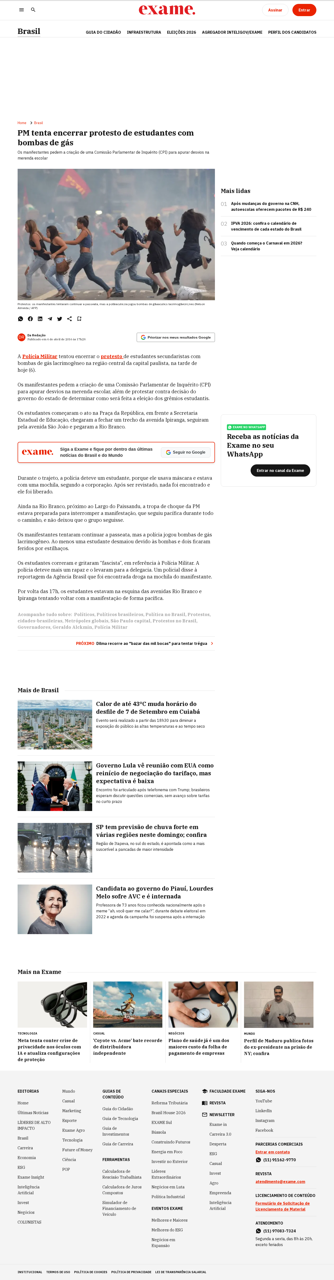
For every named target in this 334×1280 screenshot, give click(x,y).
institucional (30, 1272)
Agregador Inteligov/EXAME (232, 32)
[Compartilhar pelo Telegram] (50, 319)
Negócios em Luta (168, 1186)
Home (22, 123)
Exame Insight (31, 1177)
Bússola (159, 1132)
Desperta (218, 1143)
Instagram (265, 1120)
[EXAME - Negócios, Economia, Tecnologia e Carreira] (167, 10)
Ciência (69, 1159)
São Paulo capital (130, 621)
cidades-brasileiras (40, 621)
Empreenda (220, 1192)
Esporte (69, 1120)
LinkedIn (264, 1110)
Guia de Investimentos (115, 1131)
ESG (21, 1167)
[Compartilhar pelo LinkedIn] (40, 319)
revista (218, 1102)
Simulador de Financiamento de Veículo (119, 1208)
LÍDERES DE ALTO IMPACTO (34, 1125)
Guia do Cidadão (103, 32)
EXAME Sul (162, 1122)
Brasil (29, 31)
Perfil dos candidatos (292, 32)
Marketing (71, 1110)
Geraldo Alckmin (72, 627)
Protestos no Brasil (174, 621)
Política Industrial (168, 1196)
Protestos (199, 614)
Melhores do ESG (167, 1229)
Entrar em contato (273, 1152)
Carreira (25, 1147)
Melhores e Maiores (170, 1220)
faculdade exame (227, 1091)
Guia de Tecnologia (120, 1118)
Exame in (218, 1124)
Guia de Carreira (117, 1143)
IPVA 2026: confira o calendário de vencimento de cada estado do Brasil (266, 226)
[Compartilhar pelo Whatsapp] (20, 319)
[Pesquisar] (33, 10)
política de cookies (90, 1272)
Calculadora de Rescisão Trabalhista (122, 1174)
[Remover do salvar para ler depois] (79, 319)
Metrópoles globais (86, 621)
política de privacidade (131, 1272)
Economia (27, 1157)
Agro (214, 1183)
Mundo (68, 1091)
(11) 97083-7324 (279, 1230)
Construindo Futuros (171, 1142)
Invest (23, 1202)
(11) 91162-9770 (279, 1159)
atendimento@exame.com (280, 1181)
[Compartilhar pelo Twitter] (60, 319)
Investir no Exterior (170, 1161)
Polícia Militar (111, 627)
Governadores (34, 627)
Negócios (26, 1212)
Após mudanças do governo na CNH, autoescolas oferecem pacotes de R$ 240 (271, 206)
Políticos (84, 614)
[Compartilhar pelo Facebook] (30, 319)
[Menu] (21, 10)
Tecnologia (72, 1140)
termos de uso (58, 1272)
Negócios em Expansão (163, 1242)
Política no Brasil (165, 614)
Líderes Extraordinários (166, 1174)
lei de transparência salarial (180, 1272)
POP (66, 1169)
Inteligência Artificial (29, 1189)
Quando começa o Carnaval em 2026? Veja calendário (266, 246)
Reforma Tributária (170, 1102)
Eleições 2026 (181, 32)
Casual (68, 1101)
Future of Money (77, 1149)
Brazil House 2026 (169, 1112)
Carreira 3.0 (221, 1134)
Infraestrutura (144, 32)
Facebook (264, 1130)
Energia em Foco (167, 1151)
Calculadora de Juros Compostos (122, 1189)
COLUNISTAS (29, 1222)
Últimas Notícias (33, 1112)
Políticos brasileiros (120, 614)
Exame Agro (73, 1130)
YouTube (264, 1101)
